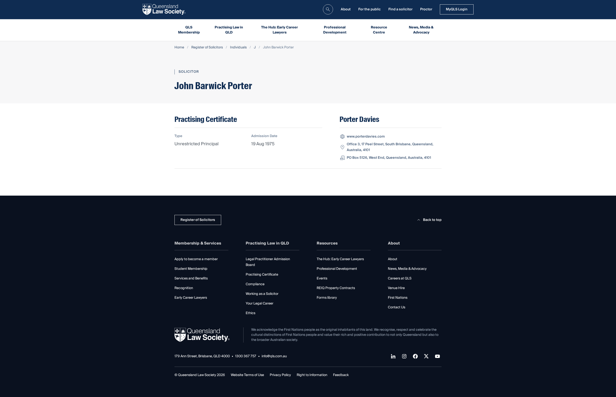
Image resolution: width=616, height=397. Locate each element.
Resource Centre (379, 30)
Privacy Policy (280, 375)
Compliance (255, 284)
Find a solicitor (400, 9)
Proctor (426, 9)
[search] (328, 9)
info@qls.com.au (274, 356)
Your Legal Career (259, 303)
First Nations (397, 298)
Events (322, 278)
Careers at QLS (399, 278)
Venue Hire (396, 288)
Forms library (327, 298)
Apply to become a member (196, 259)
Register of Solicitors (207, 47)
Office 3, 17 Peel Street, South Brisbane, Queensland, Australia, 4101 (390, 147)
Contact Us (396, 307)
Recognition (183, 288)
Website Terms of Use (247, 375)
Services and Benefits (191, 278)
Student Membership (190, 269)
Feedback (341, 375)
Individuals (238, 47)
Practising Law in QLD (229, 30)
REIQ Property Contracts (336, 288)
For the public (369, 9)
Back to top (432, 220)
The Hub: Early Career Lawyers (279, 30)
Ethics (250, 313)
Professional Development (334, 30)
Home (179, 47)
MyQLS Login (457, 9)
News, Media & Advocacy (421, 30)
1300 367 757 (245, 356)
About (346, 9)
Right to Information (312, 375)
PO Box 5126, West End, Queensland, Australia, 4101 (389, 158)
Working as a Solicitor (262, 294)
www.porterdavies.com (366, 136)
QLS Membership (189, 30)
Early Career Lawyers (190, 298)
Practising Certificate (262, 275)
